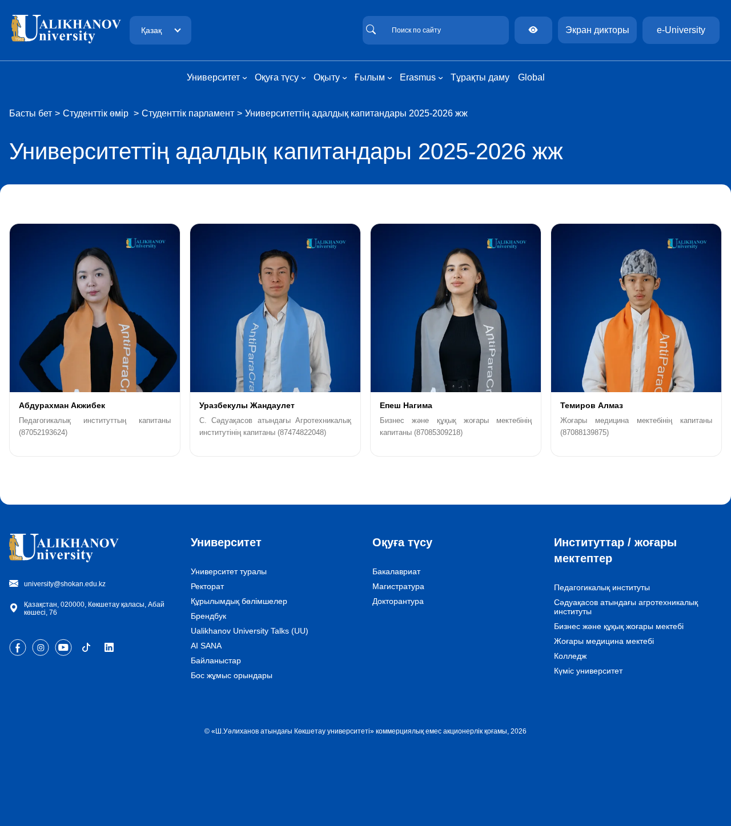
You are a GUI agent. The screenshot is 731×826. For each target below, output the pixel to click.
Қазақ (151, 30)
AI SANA (206, 645)
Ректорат (207, 586)
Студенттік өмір (97, 113)
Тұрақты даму (480, 77)
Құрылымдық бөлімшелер (239, 601)
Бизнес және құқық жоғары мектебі (619, 626)
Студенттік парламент (188, 113)
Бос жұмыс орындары (231, 675)
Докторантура (398, 601)
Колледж (570, 655)
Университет (226, 542)
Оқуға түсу (402, 542)
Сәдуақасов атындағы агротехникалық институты (626, 607)
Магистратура (398, 586)
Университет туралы (229, 571)
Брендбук (208, 615)
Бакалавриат (396, 571)
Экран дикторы (597, 30)
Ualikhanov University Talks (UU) (249, 630)
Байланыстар (216, 660)
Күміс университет (588, 670)
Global (531, 77)
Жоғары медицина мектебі (604, 641)
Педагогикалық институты (602, 587)
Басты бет (30, 113)
